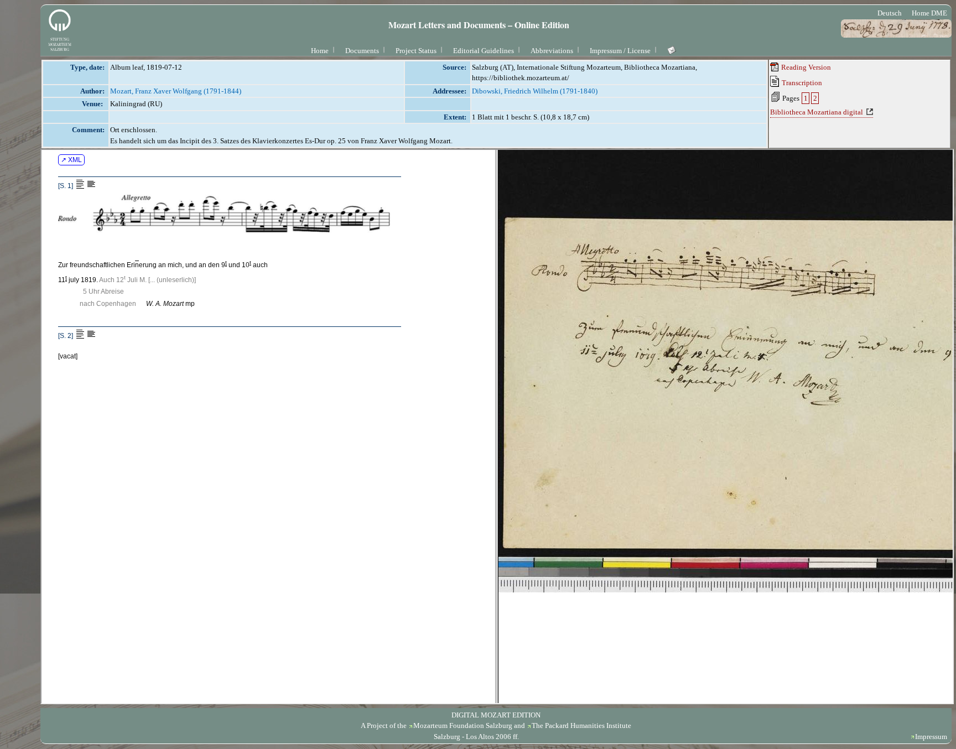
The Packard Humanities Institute (581, 725)
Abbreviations (552, 50)
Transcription (801, 83)
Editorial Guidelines (483, 50)
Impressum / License (620, 50)
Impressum (931, 736)
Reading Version (805, 67)
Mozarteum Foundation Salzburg (462, 725)
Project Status (416, 50)
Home (320, 50)
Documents (362, 50)
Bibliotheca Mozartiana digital (816, 112)
